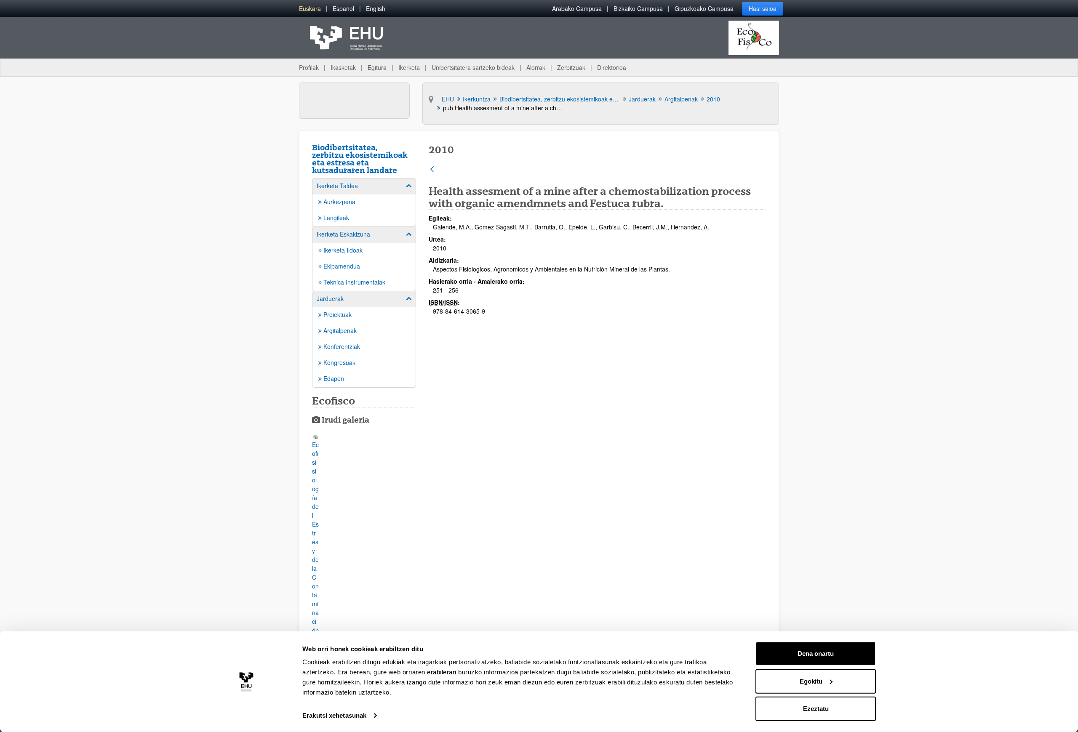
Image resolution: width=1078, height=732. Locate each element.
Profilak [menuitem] (309, 67)
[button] (315, 556)
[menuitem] (310, 8)
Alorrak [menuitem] (535, 67)
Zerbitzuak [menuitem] (571, 67)
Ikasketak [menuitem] (343, 67)
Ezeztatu (816, 708)
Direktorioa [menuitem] (611, 67)
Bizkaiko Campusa (638, 8)
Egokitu (811, 680)
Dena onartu (816, 653)
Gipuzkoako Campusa (704, 8)
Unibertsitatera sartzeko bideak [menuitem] (473, 67)
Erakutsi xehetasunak (334, 715)
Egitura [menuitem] (377, 67)
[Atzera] (432, 170)
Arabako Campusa (577, 8)
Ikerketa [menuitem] (409, 67)
